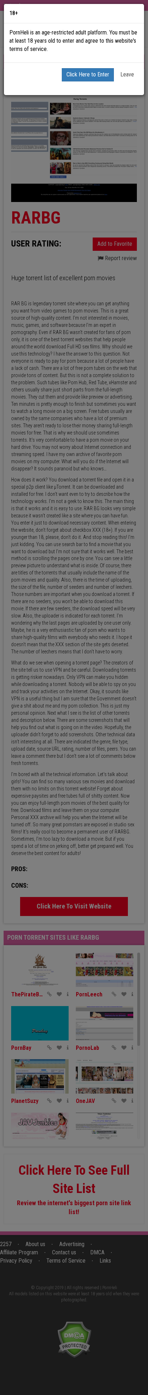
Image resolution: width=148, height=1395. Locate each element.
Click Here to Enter (87, 74)
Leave (127, 74)
